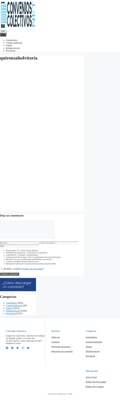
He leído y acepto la (24, 269)
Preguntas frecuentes (61, 346)
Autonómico (11, 40)
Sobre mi (56, 337)
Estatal (9, 45)
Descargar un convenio (62, 351)
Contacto (56, 342)
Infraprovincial (12, 48)
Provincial (10, 50)
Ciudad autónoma (14, 43)
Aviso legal (91, 377)
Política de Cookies (95, 386)
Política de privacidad (33, 269)
